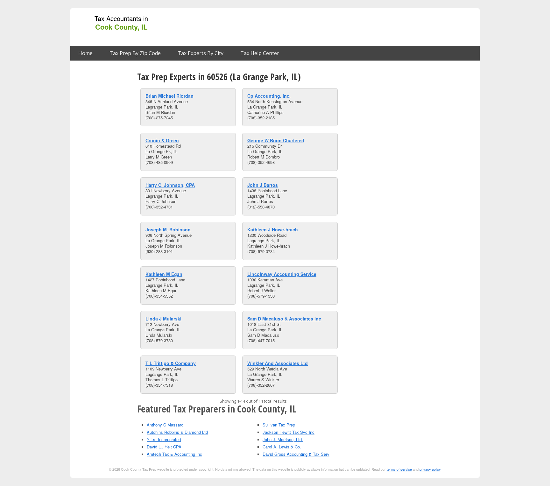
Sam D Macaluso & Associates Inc (284, 318)
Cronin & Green (162, 140)
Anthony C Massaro (165, 425)
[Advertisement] (360, 27)
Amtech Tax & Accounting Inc (174, 454)
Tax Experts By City (200, 53)
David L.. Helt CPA (164, 447)
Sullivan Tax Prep (279, 425)
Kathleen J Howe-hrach (272, 229)
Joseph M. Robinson (168, 229)
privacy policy (430, 469)
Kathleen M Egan (163, 274)
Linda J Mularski (163, 318)
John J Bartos (262, 185)
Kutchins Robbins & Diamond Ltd (177, 432)
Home (85, 53)
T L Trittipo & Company (170, 363)
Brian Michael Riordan (169, 96)
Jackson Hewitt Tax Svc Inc (288, 432)
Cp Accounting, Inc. (269, 96)
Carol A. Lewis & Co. (282, 447)
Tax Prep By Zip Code (135, 53)
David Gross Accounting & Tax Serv (296, 454)
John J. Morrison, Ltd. (283, 439)
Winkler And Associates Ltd (277, 363)
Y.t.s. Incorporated (164, 439)
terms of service (399, 469)
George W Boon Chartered (275, 140)
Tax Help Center (259, 53)
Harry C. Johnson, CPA (170, 185)
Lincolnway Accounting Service (281, 274)
